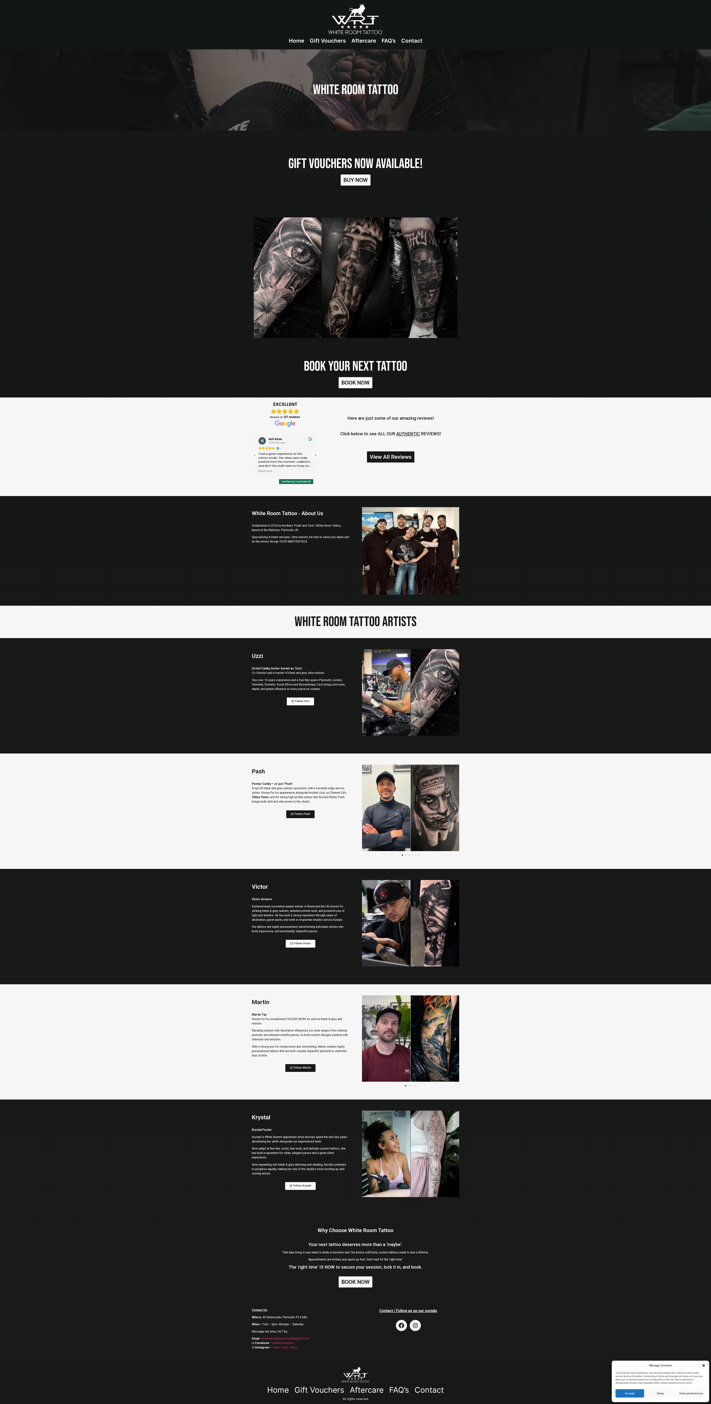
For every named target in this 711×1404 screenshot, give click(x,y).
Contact (411, 40)
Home (296, 40)
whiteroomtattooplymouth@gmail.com (285, 1338)
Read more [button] (265, 471)
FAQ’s (389, 40)
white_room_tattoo (285, 1347)
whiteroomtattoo (283, 1343)
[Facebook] (401, 1325)
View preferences (691, 1393)
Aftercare (363, 40)
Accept (630, 1393)
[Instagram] (415, 1325)
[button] (703, 1365)
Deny (660, 1393)
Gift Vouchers (328, 40)
